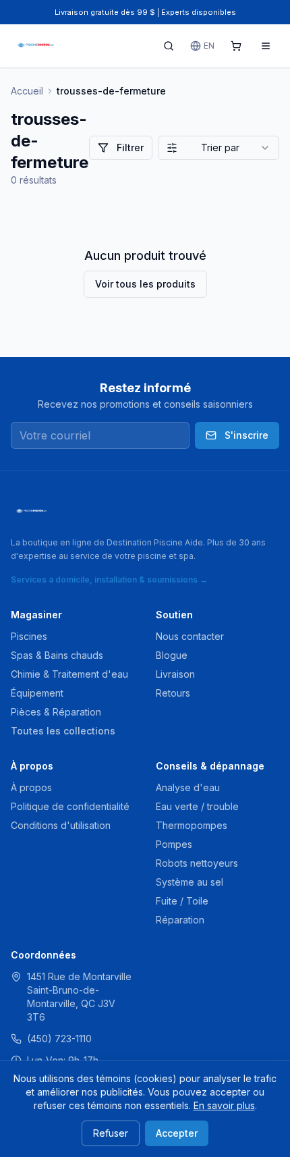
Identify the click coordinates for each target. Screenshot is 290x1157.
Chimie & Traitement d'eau (69, 674)
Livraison (175, 674)
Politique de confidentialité (70, 806)
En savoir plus (224, 1105)
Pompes (174, 844)
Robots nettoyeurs (197, 863)
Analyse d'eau (188, 787)
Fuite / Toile (182, 901)
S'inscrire (246, 435)
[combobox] (218, 148)
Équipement (37, 693)
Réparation (180, 919)
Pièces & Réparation (56, 712)
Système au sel (189, 882)
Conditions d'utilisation (61, 825)
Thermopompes (191, 825)
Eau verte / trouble (197, 806)
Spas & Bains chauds (57, 655)
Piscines (29, 636)
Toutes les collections (63, 730)
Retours (173, 693)
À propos (31, 787)
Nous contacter (190, 636)
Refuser (110, 1133)
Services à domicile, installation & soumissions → (109, 579)
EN (209, 46)
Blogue (171, 655)
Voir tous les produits (145, 284)
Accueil (27, 91)
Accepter (177, 1133)
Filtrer (130, 147)
